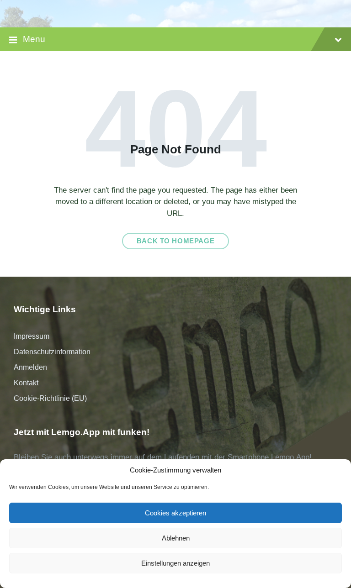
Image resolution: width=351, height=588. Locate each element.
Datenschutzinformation (52, 352)
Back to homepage (176, 241)
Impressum (31, 336)
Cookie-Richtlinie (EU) (50, 398)
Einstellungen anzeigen (175, 563)
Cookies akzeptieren (175, 513)
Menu (34, 39)
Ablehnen (176, 538)
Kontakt (26, 383)
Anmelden (30, 367)
